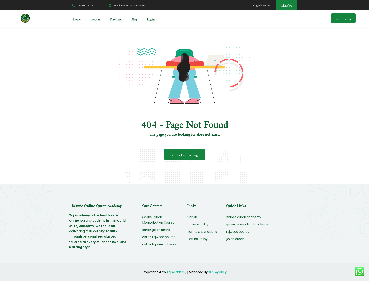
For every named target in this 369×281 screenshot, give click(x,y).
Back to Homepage (188, 154)
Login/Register (261, 5)
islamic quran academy (243, 217)
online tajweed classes (159, 244)
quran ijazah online (156, 230)
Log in (151, 18)
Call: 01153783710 (87, 5)
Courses (95, 18)
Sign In (192, 217)
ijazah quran (235, 239)
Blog (134, 18)
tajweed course (237, 232)
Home (77, 18)
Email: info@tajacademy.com (129, 5)
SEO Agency (217, 272)
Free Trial (115, 18)
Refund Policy (197, 239)
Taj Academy (176, 272)
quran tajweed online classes (247, 224)
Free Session (343, 18)
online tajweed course (158, 237)
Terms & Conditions (202, 232)
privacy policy (198, 224)
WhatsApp (286, 4)
